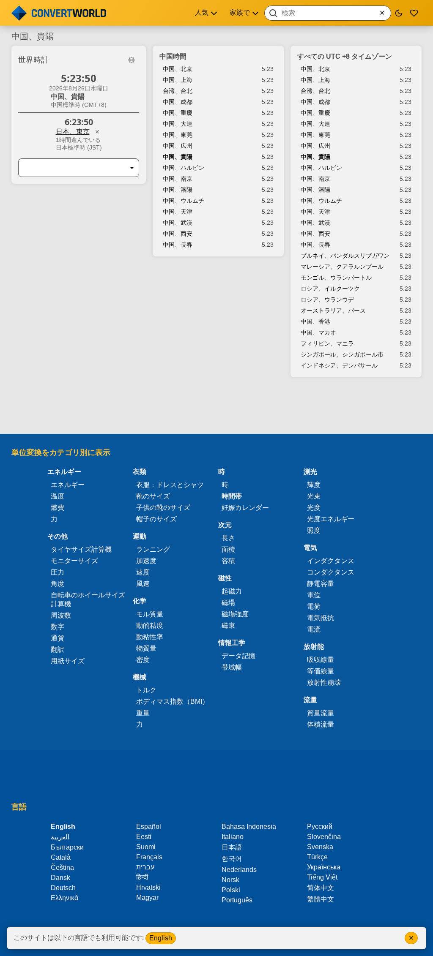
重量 (143, 712)
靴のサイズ (153, 496)
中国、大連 (177, 123)
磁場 (228, 602)
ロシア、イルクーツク (330, 288)
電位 (314, 595)
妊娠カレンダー (245, 507)
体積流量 (320, 724)
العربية (60, 837)
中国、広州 (177, 145)
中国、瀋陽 (177, 189)
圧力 (57, 572)
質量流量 (320, 712)
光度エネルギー (330, 519)
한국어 (232, 858)
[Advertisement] (216, 410)
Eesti (143, 836)
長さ (228, 538)
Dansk (60, 877)
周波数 (61, 615)
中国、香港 (315, 321)
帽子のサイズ (156, 519)
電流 (314, 629)
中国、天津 (177, 211)
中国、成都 (177, 101)
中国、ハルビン (183, 167)
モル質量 (149, 614)
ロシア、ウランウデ (327, 299)
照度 (314, 530)
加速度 (146, 560)
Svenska (320, 846)
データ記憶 (238, 655)
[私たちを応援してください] (414, 13)
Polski (231, 889)
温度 (57, 496)
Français (149, 857)
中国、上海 (177, 79)
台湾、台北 (177, 90)
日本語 (232, 847)
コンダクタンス (330, 572)
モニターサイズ (74, 560)
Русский (319, 826)
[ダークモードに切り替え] (398, 13)
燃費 (57, 507)
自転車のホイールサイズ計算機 (88, 599)
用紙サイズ (68, 661)
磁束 (228, 625)
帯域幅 (232, 667)
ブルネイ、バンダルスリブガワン (345, 255)
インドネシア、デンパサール (339, 365)
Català (61, 857)
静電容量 (320, 583)
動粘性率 (149, 636)
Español (148, 826)
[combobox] (327, 13)
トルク (146, 690)
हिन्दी (142, 877)
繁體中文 (320, 899)
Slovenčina (324, 836)
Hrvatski (148, 887)
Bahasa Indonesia (249, 826)
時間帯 (232, 496)
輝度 (314, 484)
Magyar (147, 897)
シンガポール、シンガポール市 (342, 354)
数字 (57, 626)
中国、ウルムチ (183, 200)
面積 (228, 549)
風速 (143, 583)
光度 (314, 507)
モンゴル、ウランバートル (336, 277)
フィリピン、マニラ (327, 343)
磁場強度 (235, 614)
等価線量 (320, 671)
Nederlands (239, 869)
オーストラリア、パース (333, 310)
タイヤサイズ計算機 (81, 549)
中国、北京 (177, 68)
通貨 (57, 638)
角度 (57, 583)
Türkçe (317, 857)
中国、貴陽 (177, 156)
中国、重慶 (177, 112)
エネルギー (68, 484)
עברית (145, 867)
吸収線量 (320, 659)
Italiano (233, 836)
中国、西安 (177, 233)
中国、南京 (177, 178)
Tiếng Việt (322, 877)
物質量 (146, 648)
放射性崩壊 (324, 682)
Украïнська (323, 867)
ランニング (153, 549)
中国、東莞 (177, 134)
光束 (314, 496)
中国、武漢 (177, 222)
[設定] (131, 60)
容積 (228, 560)
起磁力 (232, 591)
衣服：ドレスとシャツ (170, 484)
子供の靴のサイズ (163, 507)
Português (237, 900)
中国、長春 (177, 244)
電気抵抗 (320, 617)
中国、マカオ (318, 332)
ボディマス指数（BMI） (172, 701)
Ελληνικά (64, 898)
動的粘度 (149, 625)
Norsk (230, 879)
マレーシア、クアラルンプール (342, 266)
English (160, 938)
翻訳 (57, 649)
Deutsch (63, 887)
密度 (143, 659)
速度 (143, 572)
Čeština (62, 867)
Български (67, 847)
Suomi (146, 846)
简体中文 (320, 887)
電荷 (314, 606)
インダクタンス (330, 560)
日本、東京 (73, 131)
